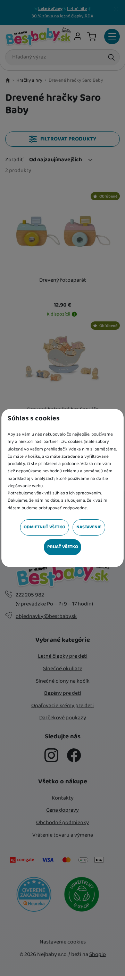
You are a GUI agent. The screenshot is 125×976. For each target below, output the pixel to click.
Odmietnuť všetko (44, 527)
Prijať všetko (62, 546)
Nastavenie (88, 527)
